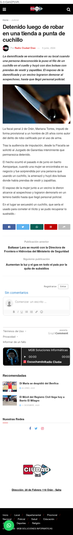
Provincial (52, 515)
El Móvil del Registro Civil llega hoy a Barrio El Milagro (41, 398)
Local (17, 515)
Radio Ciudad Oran (25, 48)
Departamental (33, 515)
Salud (34, 519)
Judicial (15, 19)
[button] (9, 525)
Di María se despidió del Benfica (38, 383)
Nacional (7, 519)
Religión (36, 523)
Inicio (5, 515)
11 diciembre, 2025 (30, 405)
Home (6, 19)
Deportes (21, 523)
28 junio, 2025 (28, 388)
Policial (21, 519)
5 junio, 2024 (48, 48)
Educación (48, 519)
